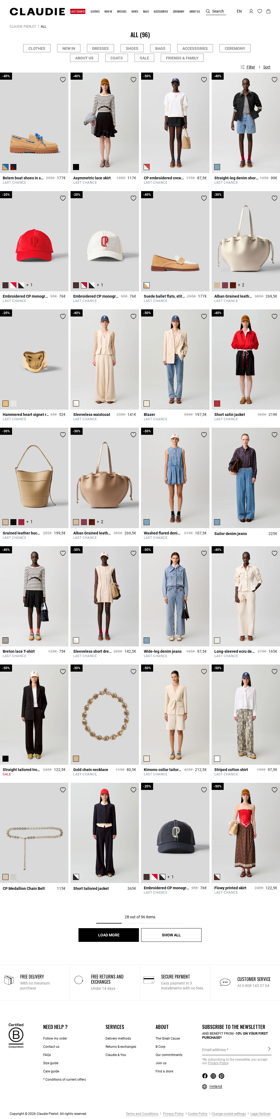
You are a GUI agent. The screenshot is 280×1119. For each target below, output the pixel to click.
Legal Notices (260, 1114)
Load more (108, 935)
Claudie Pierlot (23, 26)
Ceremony (235, 48)
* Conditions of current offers (64, 1079)
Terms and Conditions (142, 1114)
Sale (144, 58)
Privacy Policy (173, 1114)
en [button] (239, 11)
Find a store (164, 1071)
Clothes (36, 48)
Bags (160, 48)
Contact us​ (51, 1047)
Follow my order (55, 1038)
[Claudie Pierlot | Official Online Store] (37, 11)
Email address (214, 1050)
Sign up (269, 1049)
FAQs (47, 1055)
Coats (116, 58)
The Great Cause (168, 1038)
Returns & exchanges (121, 1047)
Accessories (195, 48)
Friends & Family (182, 58)
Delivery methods (118, 1038)
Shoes (132, 48)
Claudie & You (116, 1055)
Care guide (51, 1071)
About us (84, 58)
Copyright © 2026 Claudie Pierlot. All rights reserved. (48, 1114)
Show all (171, 935)
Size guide (50, 1063)
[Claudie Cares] (16, 1035)
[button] (78, 11)
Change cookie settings (228, 1114)
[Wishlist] (62, 79)
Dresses (100, 48)
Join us (161, 1063)
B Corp (160, 1047)
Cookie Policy (198, 1114)
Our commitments (169, 1055)
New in (68, 48)
